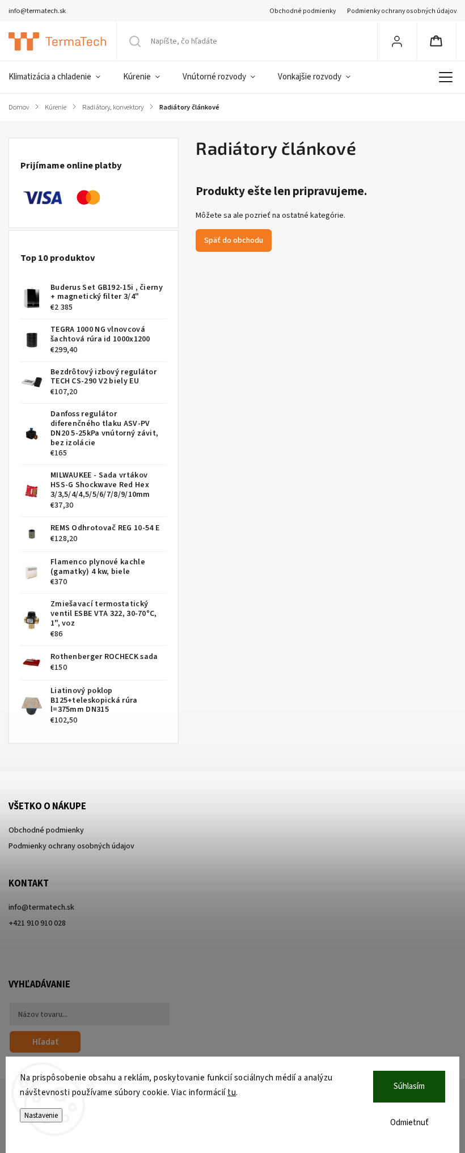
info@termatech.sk (41, 907)
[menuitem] (60, 77)
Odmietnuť (409, 1123)
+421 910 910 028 (37, 923)
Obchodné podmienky (302, 11)
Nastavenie (41, 1115)
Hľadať (45, 1042)
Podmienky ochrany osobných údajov (401, 11)
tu (231, 1093)
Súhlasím (409, 1086)
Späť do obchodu (233, 240)
